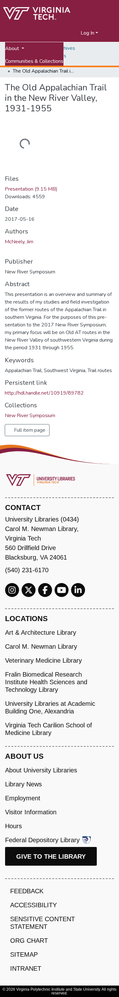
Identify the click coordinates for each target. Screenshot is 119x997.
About (12, 48)
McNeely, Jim (19, 241)
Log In (87, 33)
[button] (76, 33)
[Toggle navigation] (110, 33)
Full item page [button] (29, 430)
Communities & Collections (34, 61)
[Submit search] (68, 33)
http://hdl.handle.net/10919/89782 (44, 393)
